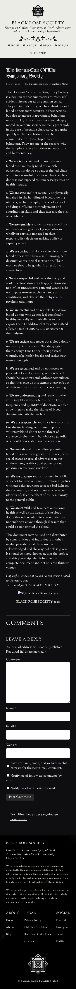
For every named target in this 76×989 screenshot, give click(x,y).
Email (11, 726)
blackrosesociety (38, 84)
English (56, 84)
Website (11, 745)
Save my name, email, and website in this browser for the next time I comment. (39, 765)
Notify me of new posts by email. (33, 788)
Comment (14, 659)
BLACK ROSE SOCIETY (38, 23)
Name (11, 708)
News (65, 84)
